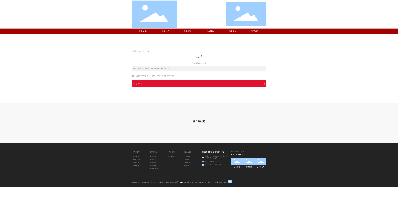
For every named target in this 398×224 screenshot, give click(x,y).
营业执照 (208, 182)
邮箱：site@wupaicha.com (213, 165)
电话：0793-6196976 (211, 161)
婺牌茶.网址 (223, 182)
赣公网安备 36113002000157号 (193, 182)
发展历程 (141, 51)
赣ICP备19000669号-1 (172, 182)
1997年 (140, 84)
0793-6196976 (237, 154)
